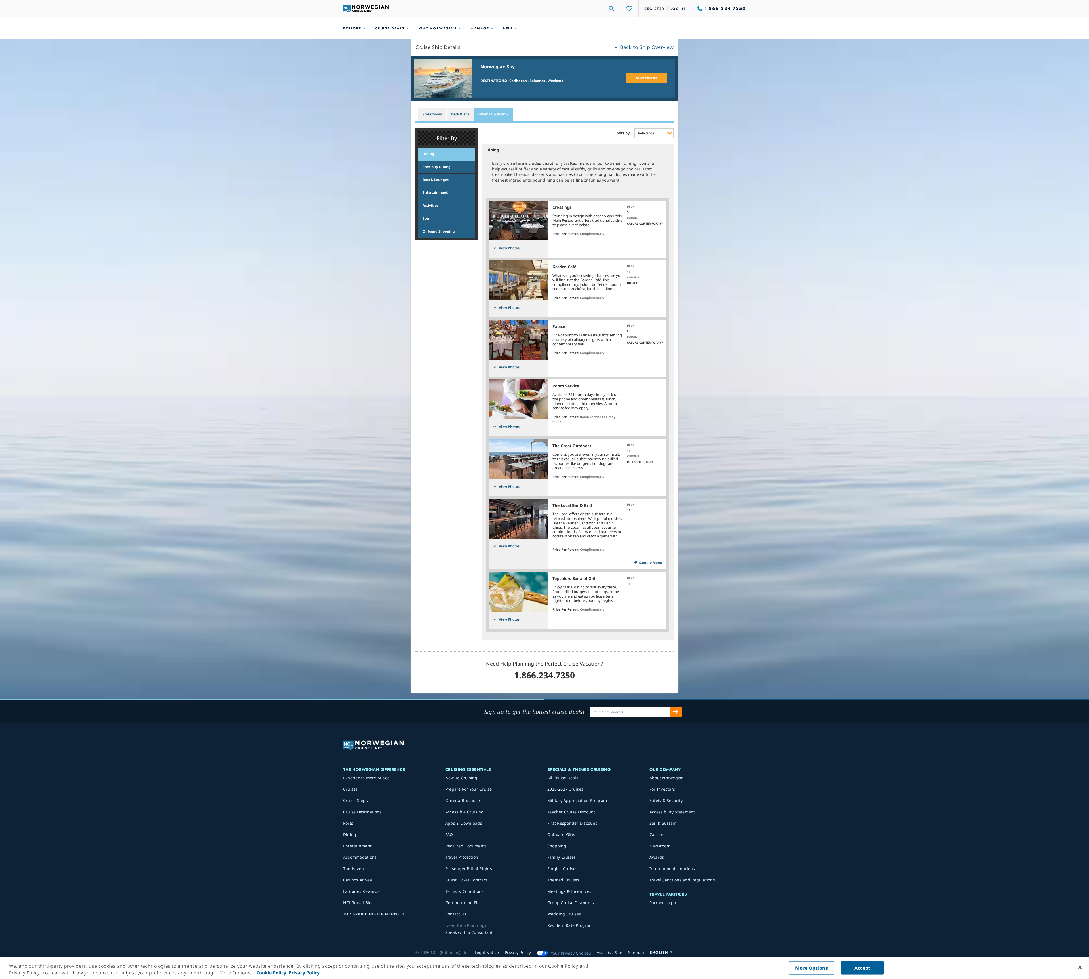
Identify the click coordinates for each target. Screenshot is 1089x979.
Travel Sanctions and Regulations (682, 880)
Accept (862, 968)
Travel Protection (461, 857)
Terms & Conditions (464, 891)
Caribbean (518, 80)
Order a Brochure (462, 800)
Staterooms (432, 114)
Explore (352, 28)
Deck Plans (460, 114)
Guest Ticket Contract (466, 880)
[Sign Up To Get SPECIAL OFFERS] (676, 712)
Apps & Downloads (463, 823)
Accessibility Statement (672, 812)
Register (654, 9)
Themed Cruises (563, 880)
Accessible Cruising (464, 812)
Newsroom (659, 846)
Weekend (556, 80)
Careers (657, 834)
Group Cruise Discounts (570, 902)
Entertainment (357, 846)
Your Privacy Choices (571, 953)
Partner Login (662, 902)
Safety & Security (666, 800)
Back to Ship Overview (646, 47)
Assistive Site (609, 952)
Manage (479, 28)
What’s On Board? (493, 114)
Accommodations (360, 857)
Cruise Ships (355, 800)
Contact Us (456, 914)
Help (508, 28)
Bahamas (537, 80)
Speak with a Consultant (469, 932)
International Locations (672, 868)
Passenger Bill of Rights (468, 868)
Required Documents (466, 846)
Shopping (556, 846)
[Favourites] (629, 8)
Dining (349, 834)
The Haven (353, 868)
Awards (656, 857)
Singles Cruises (562, 868)
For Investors (662, 789)
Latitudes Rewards (361, 891)
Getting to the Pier (463, 902)
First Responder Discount (572, 823)
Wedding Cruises (564, 914)
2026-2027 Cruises (565, 789)
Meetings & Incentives (569, 891)
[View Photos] (518, 220)
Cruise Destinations (362, 812)
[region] (544, 968)
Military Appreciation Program (577, 800)
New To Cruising (461, 777)
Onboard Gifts (561, 834)
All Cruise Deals (562, 777)
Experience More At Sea (366, 777)
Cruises (350, 789)
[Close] (1080, 967)
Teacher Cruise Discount (571, 812)
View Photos (509, 248)
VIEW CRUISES (646, 78)
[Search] (612, 8)
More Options (811, 968)
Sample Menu (650, 562)
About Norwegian (666, 777)
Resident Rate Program (570, 925)
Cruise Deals (390, 28)
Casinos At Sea (357, 880)
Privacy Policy (304, 973)
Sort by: (624, 133)
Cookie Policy (271, 973)
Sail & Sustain (663, 823)
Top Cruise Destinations (371, 914)
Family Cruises (561, 857)
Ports (348, 823)
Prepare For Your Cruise (468, 789)
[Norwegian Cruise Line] (366, 8)
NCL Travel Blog (358, 902)
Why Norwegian (438, 28)
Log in (677, 9)
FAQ (449, 834)
